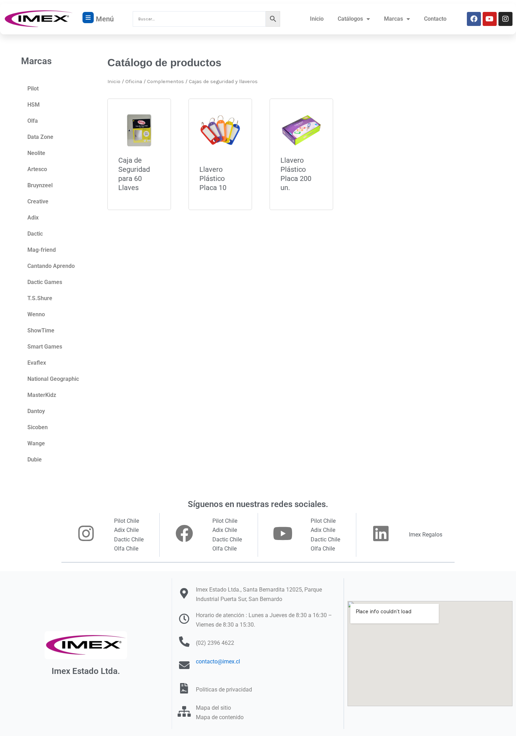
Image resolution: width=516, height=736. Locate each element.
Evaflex (36, 362)
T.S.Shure (39, 298)
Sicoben (37, 427)
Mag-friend (41, 250)
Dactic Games (44, 282)
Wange (36, 443)
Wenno (36, 314)
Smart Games (44, 346)
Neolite (36, 153)
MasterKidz (41, 395)
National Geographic (53, 379)
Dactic (35, 233)
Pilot (33, 88)
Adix (33, 217)
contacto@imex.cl (218, 661)
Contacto (435, 18)
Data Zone (40, 137)
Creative (37, 201)
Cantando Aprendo (51, 266)
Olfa (32, 120)
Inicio (317, 18)
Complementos (165, 82)
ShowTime (40, 330)
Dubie (34, 459)
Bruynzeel (40, 185)
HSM (33, 104)
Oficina (133, 82)
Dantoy (36, 411)
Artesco (37, 169)
